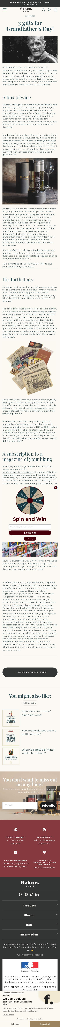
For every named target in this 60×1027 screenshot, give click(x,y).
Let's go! (30, 533)
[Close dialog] (55, 487)
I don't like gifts (30, 538)
